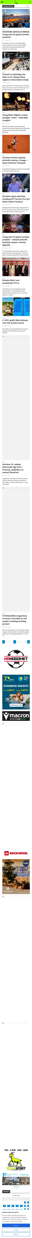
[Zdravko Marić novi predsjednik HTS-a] (16, 267)
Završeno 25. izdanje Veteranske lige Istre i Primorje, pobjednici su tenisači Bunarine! (12, 468)
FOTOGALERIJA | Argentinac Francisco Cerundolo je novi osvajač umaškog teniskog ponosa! (14, 619)
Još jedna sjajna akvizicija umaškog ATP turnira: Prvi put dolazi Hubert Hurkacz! (16, 199)
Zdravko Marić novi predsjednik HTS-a (10, 281)
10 (25, 642)
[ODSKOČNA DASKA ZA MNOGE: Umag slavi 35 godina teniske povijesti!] (16, 18)
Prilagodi (16, 1230)
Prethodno (3, 641)
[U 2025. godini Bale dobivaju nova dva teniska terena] (16, 307)
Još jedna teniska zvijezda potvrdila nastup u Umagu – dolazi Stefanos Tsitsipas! (15, 160)
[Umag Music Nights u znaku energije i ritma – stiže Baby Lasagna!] (16, 101)
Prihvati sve (16, 1225)
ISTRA (27, 6)
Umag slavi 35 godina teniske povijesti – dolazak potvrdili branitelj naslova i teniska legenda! (15, 241)
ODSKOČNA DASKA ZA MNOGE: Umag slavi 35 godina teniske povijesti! (16, 34)
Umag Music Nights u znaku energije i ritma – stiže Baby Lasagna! (15, 118)
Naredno (28, 641)
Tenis (3, 29)
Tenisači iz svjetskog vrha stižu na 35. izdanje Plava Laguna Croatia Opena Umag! (15, 77)
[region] (16, 1224)
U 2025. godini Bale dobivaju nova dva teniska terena (15, 321)
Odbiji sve (16, 1234)
